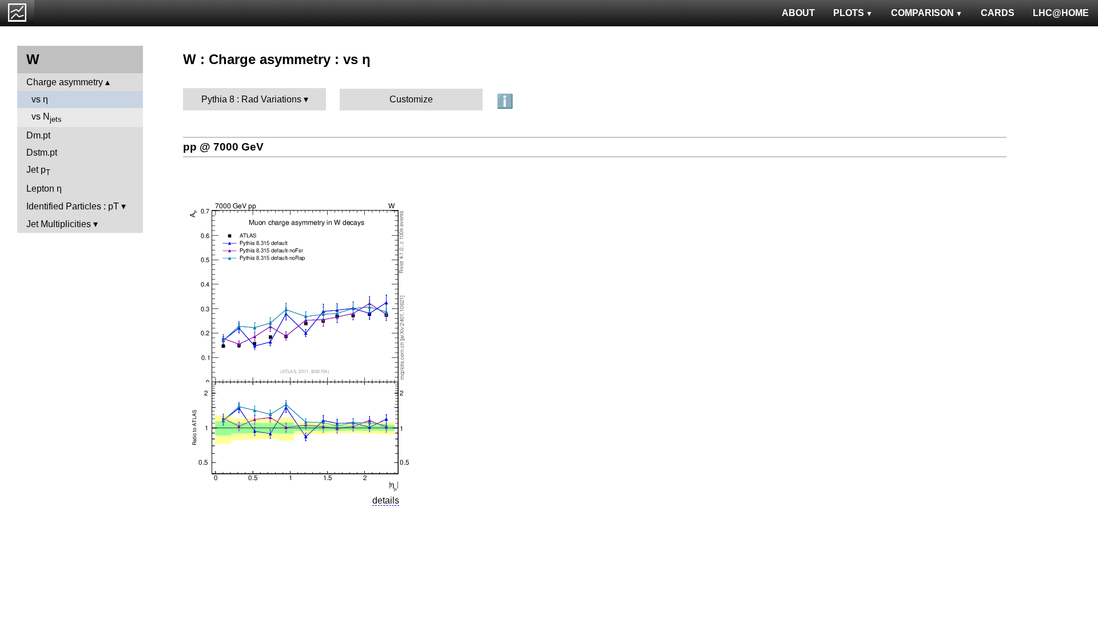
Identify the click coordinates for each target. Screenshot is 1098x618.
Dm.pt (38, 135)
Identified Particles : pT (72, 206)
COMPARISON (922, 13)
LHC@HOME (1061, 13)
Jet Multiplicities (58, 224)
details (385, 500)
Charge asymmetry (64, 82)
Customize (411, 99)
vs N (46, 118)
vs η (39, 99)
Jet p (38, 171)
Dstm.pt (41, 152)
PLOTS (848, 13)
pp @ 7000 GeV (223, 147)
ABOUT (798, 13)
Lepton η (44, 188)
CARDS (998, 13)
